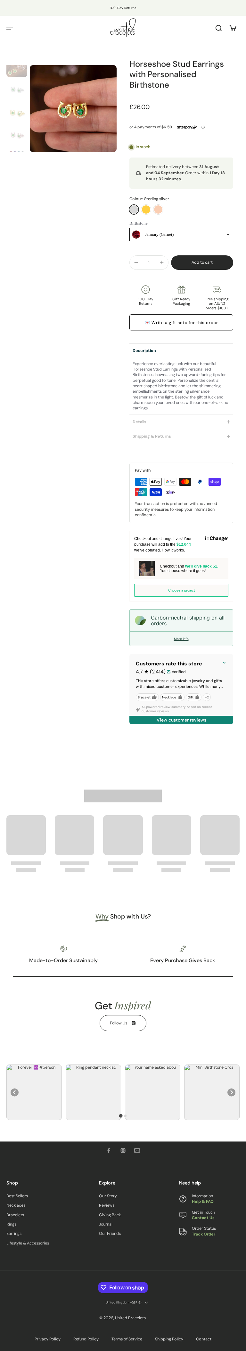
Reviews (106, 1205)
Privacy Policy (48, 1339)
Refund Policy (86, 1339)
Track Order (203, 1234)
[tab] (120, 1116)
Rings (11, 1224)
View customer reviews (181, 720)
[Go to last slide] (15, 1092)
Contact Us (203, 1218)
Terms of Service (126, 1339)
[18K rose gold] (158, 209)
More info (181, 639)
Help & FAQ (203, 1201)
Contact (203, 1339)
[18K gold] (146, 209)
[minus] (136, 262)
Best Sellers (17, 1196)
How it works (173, 550)
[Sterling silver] (133, 209)
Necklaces (15, 1205)
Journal (105, 1224)
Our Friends (110, 1233)
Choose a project (181, 590)
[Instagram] (123, 1150)
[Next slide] (231, 1092)
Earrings (13, 1233)
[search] (218, 27)
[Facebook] (109, 1150)
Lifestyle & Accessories (27, 1243)
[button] (202, 262)
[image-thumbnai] (16, 66)
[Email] (137, 1150)
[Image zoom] (73, 108)
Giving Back (110, 1215)
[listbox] (181, 234)
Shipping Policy (169, 1339)
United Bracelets (130, 1318)
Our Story (108, 1196)
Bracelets (15, 1215)
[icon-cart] (233, 27)
